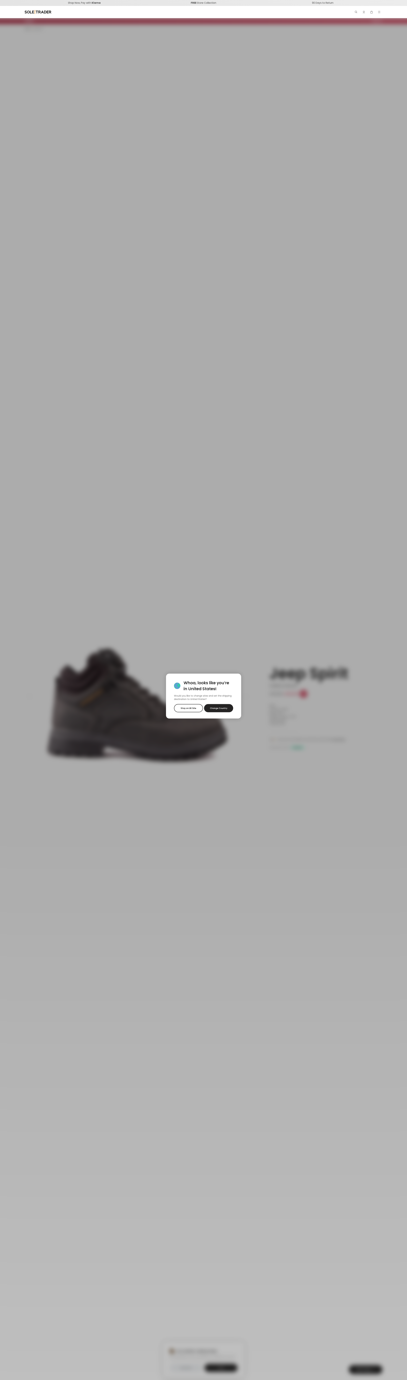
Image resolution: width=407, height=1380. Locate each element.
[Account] (364, 12)
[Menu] (379, 12)
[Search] (356, 12)
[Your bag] (371, 12)
